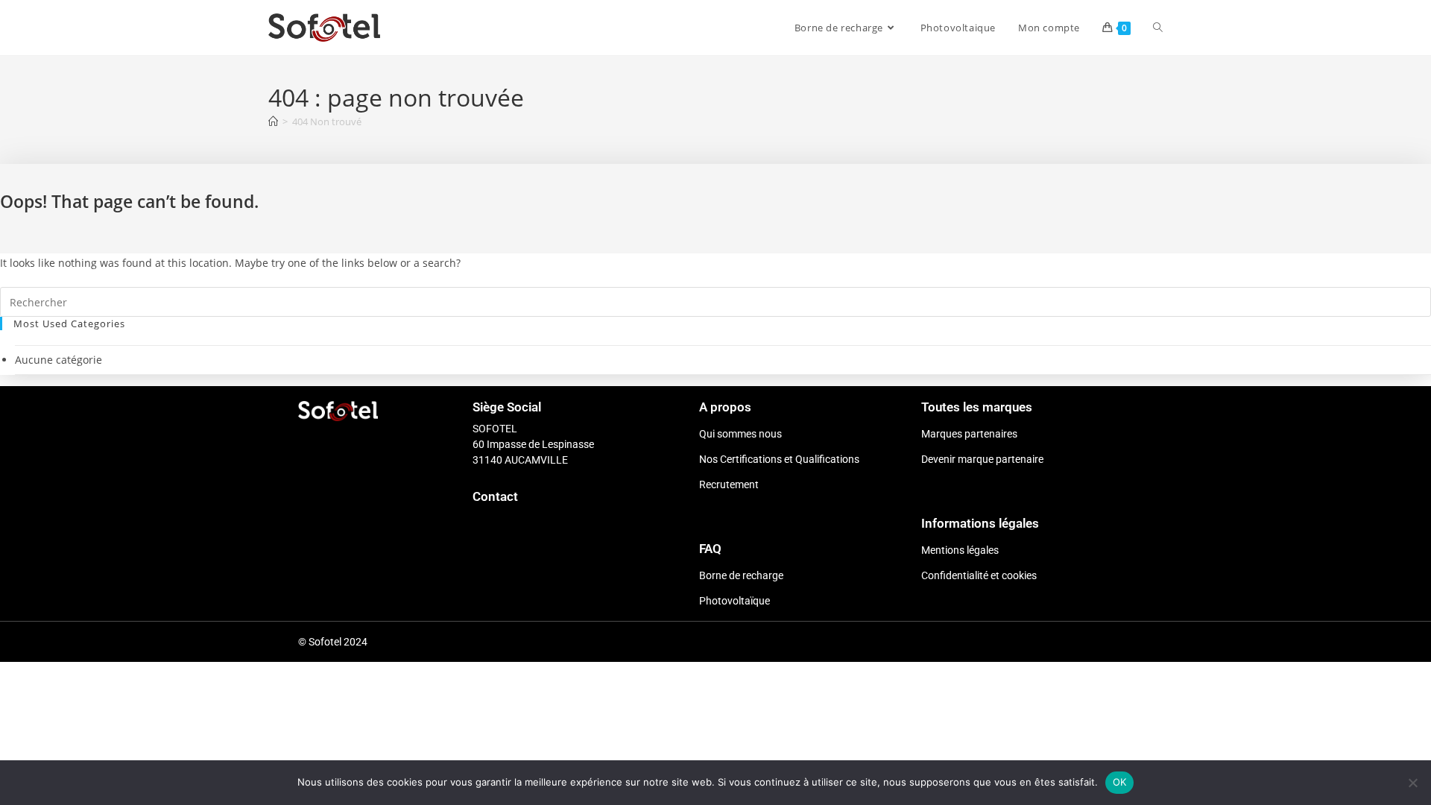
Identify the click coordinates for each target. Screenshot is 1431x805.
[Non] (1412, 782)
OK (1120, 782)
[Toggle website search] (1158, 27)
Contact (495, 496)
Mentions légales (960, 550)
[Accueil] (273, 121)
